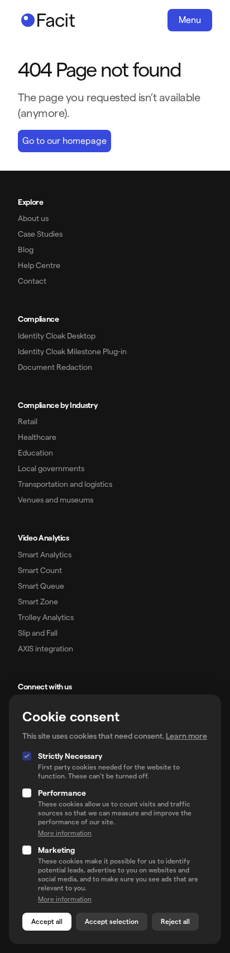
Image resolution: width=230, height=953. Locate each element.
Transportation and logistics (65, 484)
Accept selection (111, 921)
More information (65, 833)
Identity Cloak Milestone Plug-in (72, 351)
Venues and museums (55, 499)
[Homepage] (48, 20)
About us (33, 218)
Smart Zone (38, 601)
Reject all (175, 921)
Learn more (186, 735)
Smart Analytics (44, 554)
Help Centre (39, 265)
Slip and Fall (38, 632)
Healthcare (37, 437)
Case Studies (40, 233)
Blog (25, 249)
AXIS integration (45, 648)
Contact (32, 280)
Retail (27, 421)
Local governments (51, 468)
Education (35, 452)
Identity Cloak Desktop (56, 335)
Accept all (47, 921)
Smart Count (40, 570)
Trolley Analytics (46, 617)
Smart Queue (41, 585)
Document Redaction (55, 367)
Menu (190, 20)
